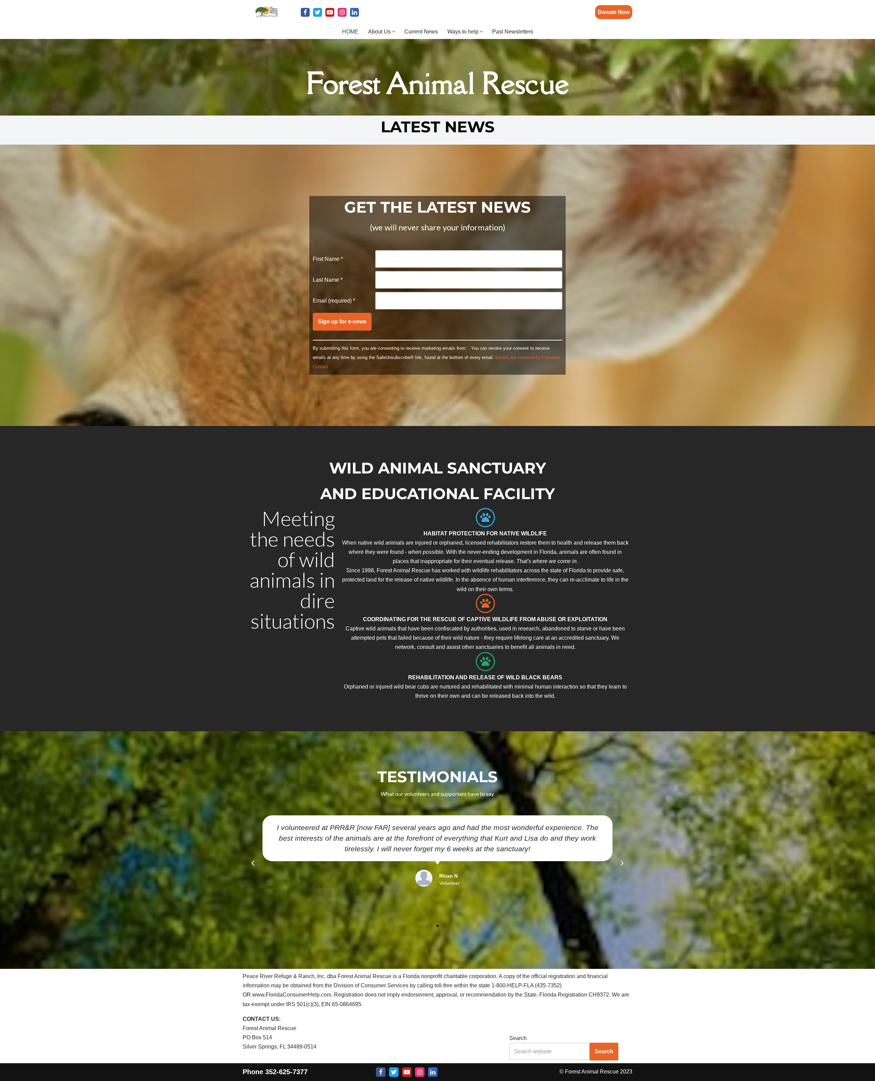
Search (518, 1038)
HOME (350, 32)
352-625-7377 (286, 1072)
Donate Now (614, 12)
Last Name (327, 280)
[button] (393, 31)
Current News (421, 32)
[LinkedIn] (354, 12)
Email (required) (334, 301)
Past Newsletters (512, 32)
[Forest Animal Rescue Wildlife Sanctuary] (267, 12)
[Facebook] (305, 12)
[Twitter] (317, 12)
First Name (328, 259)
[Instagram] (342, 12)
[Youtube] (329, 12)
